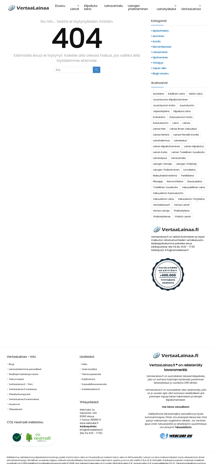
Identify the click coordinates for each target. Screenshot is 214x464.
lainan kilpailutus (194, 146)
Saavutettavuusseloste (94, 384)
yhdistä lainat (183, 216)
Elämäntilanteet (162, 46)
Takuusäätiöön (183, 427)
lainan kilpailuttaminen (166, 146)
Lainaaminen (160, 52)
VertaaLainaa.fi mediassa (23, 389)
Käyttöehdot (88, 379)
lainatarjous (160, 158)
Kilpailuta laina (90, 7)
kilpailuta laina (182, 111)
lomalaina (189, 169)
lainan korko (160, 152)
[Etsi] (96, 70)
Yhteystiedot (15, 409)
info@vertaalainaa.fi (91, 429)
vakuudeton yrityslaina (191, 199)
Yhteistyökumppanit (19, 394)
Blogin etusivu (161, 73)
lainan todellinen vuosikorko (188, 152)
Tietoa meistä (16, 379)
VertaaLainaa (191, 9)
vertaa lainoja (161, 210)
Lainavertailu (113, 6)
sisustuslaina (194, 181)
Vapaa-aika (159, 68)
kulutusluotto (161, 123)
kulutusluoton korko (181, 117)
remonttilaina (175, 181)
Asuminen (158, 36)
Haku (84, 364)
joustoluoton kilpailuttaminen (170, 99)
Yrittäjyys (158, 62)
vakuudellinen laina (193, 187)
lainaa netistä (161, 134)
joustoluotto (186, 105)
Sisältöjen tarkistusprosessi (23, 374)
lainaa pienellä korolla (186, 134)
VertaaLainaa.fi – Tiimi (21, 384)
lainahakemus (161, 140)
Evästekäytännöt (91, 389)
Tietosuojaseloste (91, 374)
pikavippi (158, 181)
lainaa (186, 123)
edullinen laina (176, 93)
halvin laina (195, 93)
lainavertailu (178, 158)
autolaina (158, 93)
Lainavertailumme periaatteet (25, 369)
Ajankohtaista (161, 30)
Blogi (11, 364)
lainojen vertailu (162, 164)
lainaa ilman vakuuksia (183, 128)
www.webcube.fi (89, 423)
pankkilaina (187, 175)
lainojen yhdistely (186, 164)
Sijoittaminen (160, 57)
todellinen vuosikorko (165, 187)
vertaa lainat (182, 205)
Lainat (74, 9)
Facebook (14, 404)
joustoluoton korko (164, 105)
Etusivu (60, 6)
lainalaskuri (180, 140)
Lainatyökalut (166, 9)
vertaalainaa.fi (161, 205)
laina (176, 123)
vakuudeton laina (163, 199)
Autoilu (157, 41)
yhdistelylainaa (162, 216)
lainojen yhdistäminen (166, 169)
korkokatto (159, 117)
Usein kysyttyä (89, 369)
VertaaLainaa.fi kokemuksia (24, 399)
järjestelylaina (161, 111)
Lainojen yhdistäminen (138, 7)
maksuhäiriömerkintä (165, 175)
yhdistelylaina (182, 210)
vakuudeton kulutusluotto (168, 193)
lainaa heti (159, 128)
